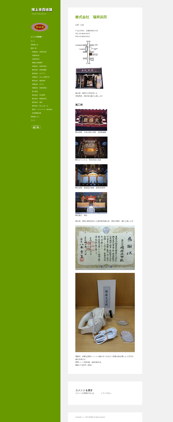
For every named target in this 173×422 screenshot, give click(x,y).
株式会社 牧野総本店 (39, 98)
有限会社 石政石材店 (39, 88)
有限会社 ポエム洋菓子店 (40, 77)
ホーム (33, 41)
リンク (33, 120)
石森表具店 (35, 55)
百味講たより (35, 116)
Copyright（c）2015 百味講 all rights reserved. (90, 417)
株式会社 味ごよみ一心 (40, 106)
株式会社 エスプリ (38, 73)
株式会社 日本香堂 (38, 95)
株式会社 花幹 (37, 102)
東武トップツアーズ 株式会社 (42, 109)
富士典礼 (35, 91)
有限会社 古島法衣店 (39, 66)
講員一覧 (33, 48)
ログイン (97, 393)
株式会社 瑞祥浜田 (38, 80)
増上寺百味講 (42, 9)
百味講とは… (35, 44)
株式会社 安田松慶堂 (39, 70)
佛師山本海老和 (37, 62)
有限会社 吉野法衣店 (39, 52)
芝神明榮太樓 (36, 113)
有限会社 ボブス (38, 84)
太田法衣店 (35, 59)
